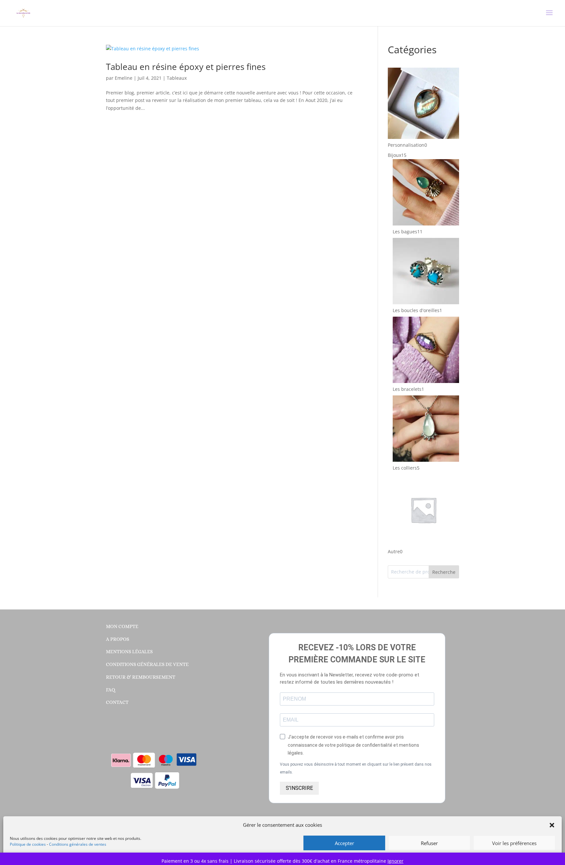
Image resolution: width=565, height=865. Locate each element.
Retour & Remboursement (140, 677)
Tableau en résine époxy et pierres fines (185, 67)
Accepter (344, 843)
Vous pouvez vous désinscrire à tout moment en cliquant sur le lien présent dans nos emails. (356, 768)
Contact (117, 702)
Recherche (443, 572)
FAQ (110, 690)
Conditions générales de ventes (77, 844)
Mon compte (122, 626)
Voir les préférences (514, 843)
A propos (117, 639)
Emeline (123, 78)
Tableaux (177, 78)
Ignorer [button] (395, 861)
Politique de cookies (28, 844)
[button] (552, 825)
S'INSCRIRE (299, 788)
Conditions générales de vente (147, 664)
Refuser (429, 843)
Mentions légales (129, 652)
